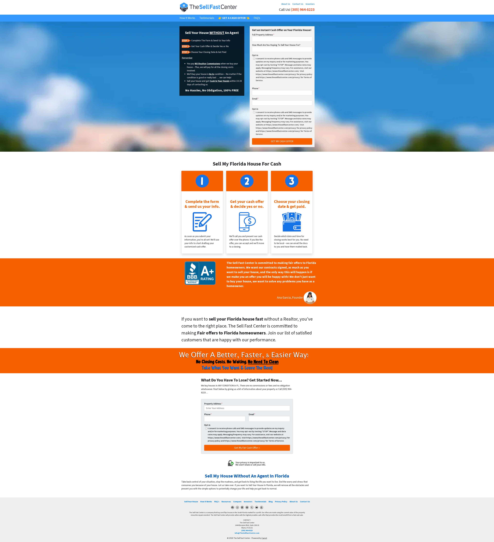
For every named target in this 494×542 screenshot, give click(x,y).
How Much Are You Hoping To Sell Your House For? (276, 45)
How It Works (187, 18)
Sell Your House (191, 501)
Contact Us (297, 4)
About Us (285, 4)
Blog (271, 501)
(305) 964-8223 (303, 9)
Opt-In (255, 55)
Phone (255, 88)
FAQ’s (257, 18)
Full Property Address (263, 34)
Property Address (213, 403)
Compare (237, 501)
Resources (226, 501)
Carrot (264, 538)
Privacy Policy (281, 501)
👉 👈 (234, 18)
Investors (310, 4)
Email (255, 98)
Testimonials (206, 18)
